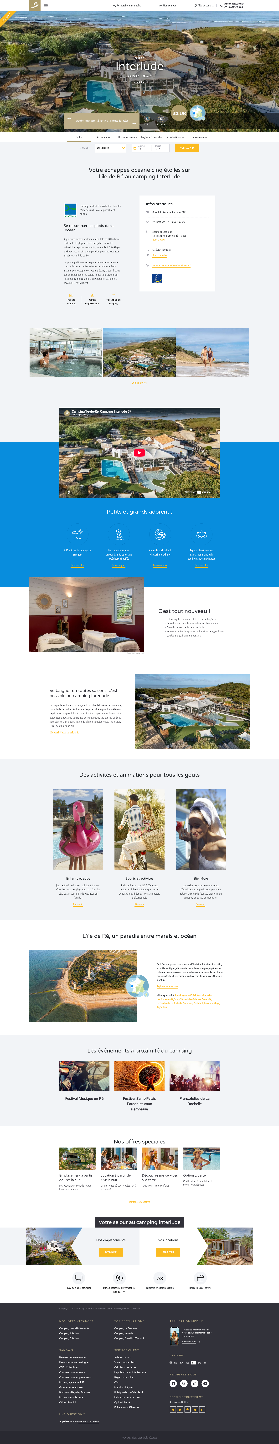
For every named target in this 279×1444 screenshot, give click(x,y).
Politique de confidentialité (128, 1392)
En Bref (79, 137)
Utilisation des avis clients (128, 1397)
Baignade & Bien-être (151, 137)
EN (181, 1362)
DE (199, 1362)
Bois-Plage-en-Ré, (183, 995)
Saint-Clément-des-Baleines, (187, 999)
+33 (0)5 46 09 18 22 (161, 249)
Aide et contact (122, 1357)
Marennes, (188, 1003)
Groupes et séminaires (71, 1387)
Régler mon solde (123, 1377)
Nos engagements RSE (71, 1382)
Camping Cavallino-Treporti (129, 1338)
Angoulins (162, 1007)
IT (205, 1362)
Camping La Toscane (125, 1328)
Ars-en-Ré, (207, 999)
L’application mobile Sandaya (130, 1372)
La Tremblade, (163, 1003)
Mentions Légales (124, 1387)
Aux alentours (200, 137)
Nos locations (103, 137)
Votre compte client (124, 1362)
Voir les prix (187, 147)
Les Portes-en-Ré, (165, 999)
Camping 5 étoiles (69, 1338)
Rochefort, (198, 1003)
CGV (116, 1382)
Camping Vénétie (123, 1333)
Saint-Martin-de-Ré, (202, 995)
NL (175, 1362)
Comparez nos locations (72, 1372)
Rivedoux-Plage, (212, 1003)
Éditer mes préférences (126, 1407)
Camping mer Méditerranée (74, 1328)
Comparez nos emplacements (75, 1377)
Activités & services (175, 137)
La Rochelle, (176, 1003)
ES (187, 1362)
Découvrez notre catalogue (73, 1362)
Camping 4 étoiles (69, 1333)
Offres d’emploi (67, 1402)
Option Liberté (122, 1402)
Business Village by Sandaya (74, 1392)
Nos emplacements (127, 137)
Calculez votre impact (125, 1367)
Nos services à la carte (71, 1397)
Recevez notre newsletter (72, 1357)
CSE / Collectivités (69, 1367)
